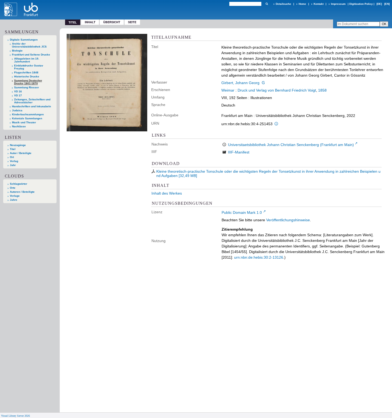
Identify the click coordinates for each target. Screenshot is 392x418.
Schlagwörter (18, 183)
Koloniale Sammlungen (27, 118)
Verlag (14, 161)
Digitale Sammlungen (24, 39)
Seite (132, 22)
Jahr (13, 165)
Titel (12, 149)
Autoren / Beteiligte (22, 191)
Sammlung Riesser (26, 87)
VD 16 (18, 91)
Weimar (227, 90)
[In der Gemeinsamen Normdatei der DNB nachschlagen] (263, 83)
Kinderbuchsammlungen (28, 114)
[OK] (266, 4)
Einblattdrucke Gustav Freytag (28, 67)
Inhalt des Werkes (166, 193)
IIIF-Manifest (238, 152)
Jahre (13, 199)
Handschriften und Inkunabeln (31, 106)
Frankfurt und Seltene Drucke (31, 54)
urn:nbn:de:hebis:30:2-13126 (258, 257)
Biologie (17, 50)
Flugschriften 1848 (26, 72)
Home (302, 3)
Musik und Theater (24, 122)
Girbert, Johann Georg (240, 83)
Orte (12, 187)
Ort (12, 157)
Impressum (338, 3)
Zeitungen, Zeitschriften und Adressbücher (32, 101)
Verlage (15, 195)
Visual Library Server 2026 (15, 415)
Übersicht (111, 22)
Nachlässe (19, 126)
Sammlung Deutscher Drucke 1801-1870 (28, 82)
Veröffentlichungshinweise (288, 220)
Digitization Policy (361, 3)
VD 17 (18, 95)
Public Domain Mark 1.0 (242, 212)
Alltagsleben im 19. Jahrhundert (26, 60)
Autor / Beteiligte (20, 153)
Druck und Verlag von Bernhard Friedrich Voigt (277, 90)
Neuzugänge (18, 145)
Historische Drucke (26, 76)
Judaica (17, 110)
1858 (322, 90)
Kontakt (318, 3)
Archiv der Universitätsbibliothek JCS (29, 45)
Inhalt (90, 22)
